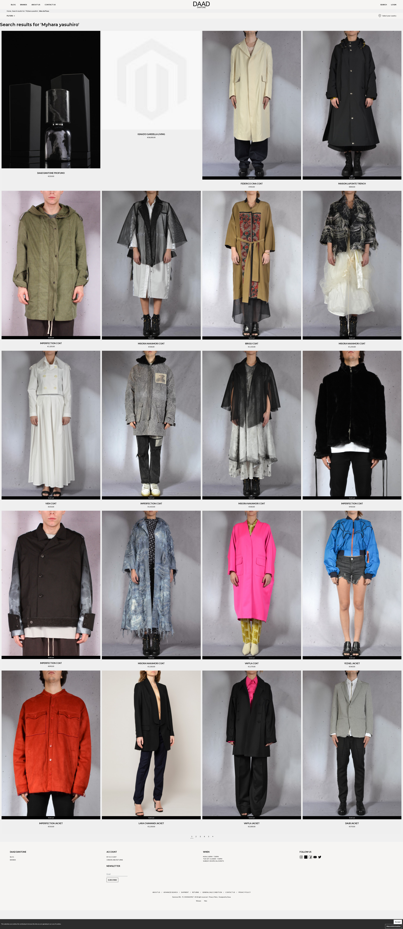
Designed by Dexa (225, 897)
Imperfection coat (51, 343)
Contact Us (230, 892)
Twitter (319, 857)
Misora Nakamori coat (151, 343)
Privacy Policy (244, 892)
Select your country (389, 16)
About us (35, 5)
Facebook (310, 857)
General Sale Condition (212, 892)
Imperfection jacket (51, 823)
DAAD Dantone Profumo (51, 173)
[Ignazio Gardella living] (151, 80)
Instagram (301, 857)
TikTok (305, 857)
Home (9, 11)
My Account (112, 857)
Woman (198, 901)
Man (205, 901)
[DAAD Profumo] (51, 99)
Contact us (50, 5)
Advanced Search (171, 892)
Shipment (185, 892)
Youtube (315, 857)
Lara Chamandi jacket (151, 823)
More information (394, 926)
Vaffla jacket (252, 823)
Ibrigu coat (251, 343)
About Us (156, 892)
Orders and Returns (115, 860)
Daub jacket (352, 823)
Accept (398, 922)
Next (213, 835)
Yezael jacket (352, 663)
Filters (10, 16)
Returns (195, 892)
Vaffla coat (252, 663)
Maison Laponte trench (352, 183)
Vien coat (50, 503)
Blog (13, 5)
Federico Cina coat (252, 183)
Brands (23, 5)
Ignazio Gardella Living (151, 134)
